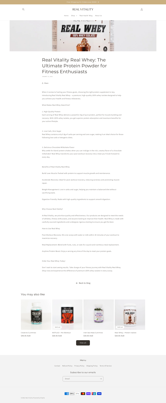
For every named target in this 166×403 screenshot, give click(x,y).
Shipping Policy (92, 366)
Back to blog (84, 283)
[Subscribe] (100, 378)
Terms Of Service (106, 366)
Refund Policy (67, 366)
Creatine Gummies (28, 333)
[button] (23, 9)
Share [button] (46, 83)
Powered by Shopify (39, 398)
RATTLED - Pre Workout (61, 333)
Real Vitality (29, 398)
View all (83, 343)
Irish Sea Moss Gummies (93, 333)
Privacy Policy (79, 366)
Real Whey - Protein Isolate (125, 333)
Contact (57, 366)
